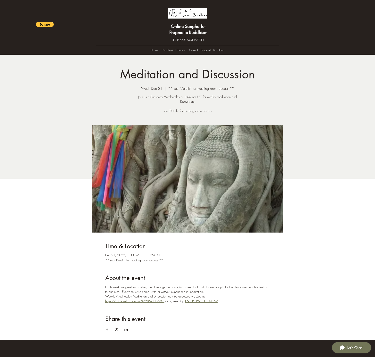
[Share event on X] (117, 329)
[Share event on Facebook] (107, 329)
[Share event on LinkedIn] (126, 329)
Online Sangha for (188, 26)
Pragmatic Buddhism (188, 32)
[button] (45, 24)
